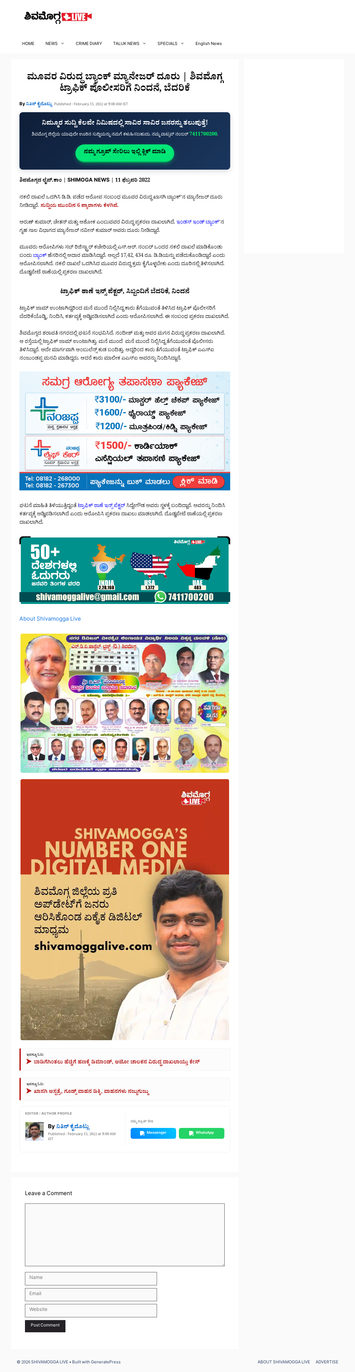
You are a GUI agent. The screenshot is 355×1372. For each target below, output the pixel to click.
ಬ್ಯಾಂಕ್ (40, 256)
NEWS (51, 44)
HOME (28, 44)
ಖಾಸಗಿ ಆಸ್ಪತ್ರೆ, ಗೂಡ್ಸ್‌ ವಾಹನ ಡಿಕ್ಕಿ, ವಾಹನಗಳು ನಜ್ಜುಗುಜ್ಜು (87, 1092)
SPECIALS (168, 44)
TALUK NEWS (126, 44)
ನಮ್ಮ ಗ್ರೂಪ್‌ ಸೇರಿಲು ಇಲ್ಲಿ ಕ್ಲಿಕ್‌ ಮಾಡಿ (125, 153)
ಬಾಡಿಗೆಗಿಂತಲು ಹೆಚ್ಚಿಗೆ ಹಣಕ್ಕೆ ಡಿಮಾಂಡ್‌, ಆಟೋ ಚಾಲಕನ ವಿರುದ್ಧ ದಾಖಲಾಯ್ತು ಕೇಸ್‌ (113, 1063)
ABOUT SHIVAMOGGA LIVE (284, 1363)
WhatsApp (205, 1133)
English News (209, 44)
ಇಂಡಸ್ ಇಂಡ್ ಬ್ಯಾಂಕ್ (197, 223)
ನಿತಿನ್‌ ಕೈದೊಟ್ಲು (39, 104)
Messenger (156, 1133)
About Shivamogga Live (50, 620)
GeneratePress (106, 1363)
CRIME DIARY (89, 44)
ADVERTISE (327, 1363)
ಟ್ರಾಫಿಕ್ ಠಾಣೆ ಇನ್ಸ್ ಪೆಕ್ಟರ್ (101, 506)
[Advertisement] (294, 156)
